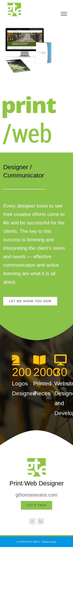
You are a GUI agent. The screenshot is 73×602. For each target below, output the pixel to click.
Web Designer (44, 483)
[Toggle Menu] (64, 14)
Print (16, 483)
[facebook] (32, 521)
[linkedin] (41, 521)
